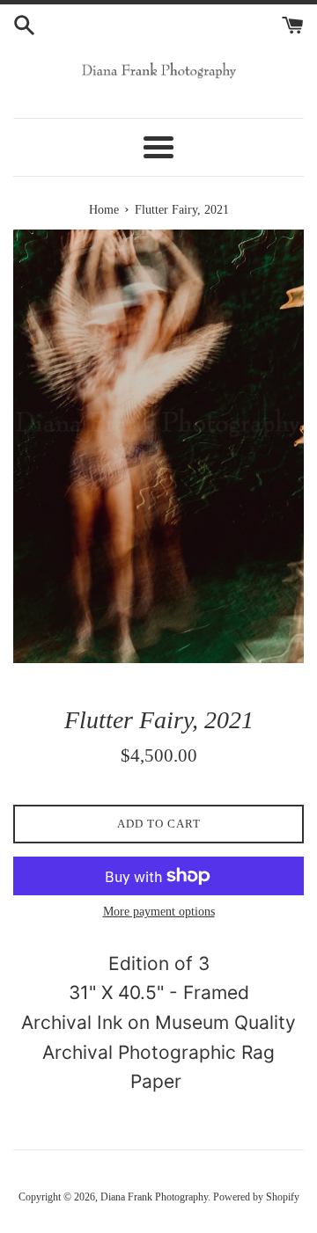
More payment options (159, 911)
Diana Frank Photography (154, 1197)
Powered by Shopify (256, 1197)
